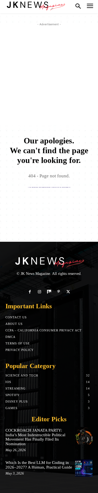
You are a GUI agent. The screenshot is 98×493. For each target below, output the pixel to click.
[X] (68, 291)
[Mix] (48, 291)
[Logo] (35, 5)
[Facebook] (29, 291)
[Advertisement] (49, 76)
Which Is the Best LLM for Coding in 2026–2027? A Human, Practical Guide (38, 464)
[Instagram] (39, 291)
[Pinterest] (58, 291)
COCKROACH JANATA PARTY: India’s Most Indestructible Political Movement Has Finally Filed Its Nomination (35, 437)
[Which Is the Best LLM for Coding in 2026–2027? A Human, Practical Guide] (84, 468)
